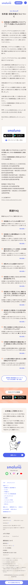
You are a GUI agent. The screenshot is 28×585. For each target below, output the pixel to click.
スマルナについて (11, 482)
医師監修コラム (13, 507)
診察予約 (18, 2)
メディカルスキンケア (9, 502)
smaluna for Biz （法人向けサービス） (12, 525)
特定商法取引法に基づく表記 (9, 552)
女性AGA (6, 504)
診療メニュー (6, 485)
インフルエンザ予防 (8, 500)
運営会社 (5, 543)
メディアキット (6, 536)
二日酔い (6, 498)
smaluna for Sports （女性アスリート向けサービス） (14, 528)
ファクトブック (15, 536)
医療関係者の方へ (7, 511)
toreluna (5, 523)
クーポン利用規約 (7, 548)
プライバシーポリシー (8, 545)
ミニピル (6, 489)
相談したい (13, 455)
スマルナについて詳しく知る (15, 140)
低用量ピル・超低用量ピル (10, 487)
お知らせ (21, 507)
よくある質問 (6, 509)
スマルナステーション (18, 520)
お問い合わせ (14, 509)
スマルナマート (6, 520)
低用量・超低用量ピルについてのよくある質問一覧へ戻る (14, 378)
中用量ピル (6, 491)
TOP (4, 482)
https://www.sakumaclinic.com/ (11, 200)
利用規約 (5, 550)
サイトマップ (6, 555)
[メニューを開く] (25, 2)
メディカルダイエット (8, 496)
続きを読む (22, 228)
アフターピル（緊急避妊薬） (10, 493)
